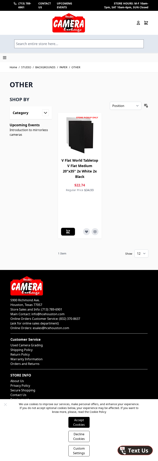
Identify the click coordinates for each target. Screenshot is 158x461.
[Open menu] (4, 57)
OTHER (75, 67)
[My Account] (138, 23)
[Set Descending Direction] (146, 105)
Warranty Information (26, 359)
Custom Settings (79, 450)
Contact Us (18, 395)
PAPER (63, 67)
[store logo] (68, 22)
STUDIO (26, 67)
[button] (31, 99)
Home (13, 67)
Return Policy (20, 354)
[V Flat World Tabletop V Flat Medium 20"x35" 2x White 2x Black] (80, 135)
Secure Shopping (22, 390)
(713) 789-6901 (24, 5)
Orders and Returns (25, 364)
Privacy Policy (20, 385)
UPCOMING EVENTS (64, 5)
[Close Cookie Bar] (5, 404)
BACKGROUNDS (45, 67)
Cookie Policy (98, 412)
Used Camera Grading (26, 345)
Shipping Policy (21, 350)
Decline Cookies (79, 436)
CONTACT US (44, 5)
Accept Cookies (79, 422)
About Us (17, 381)
